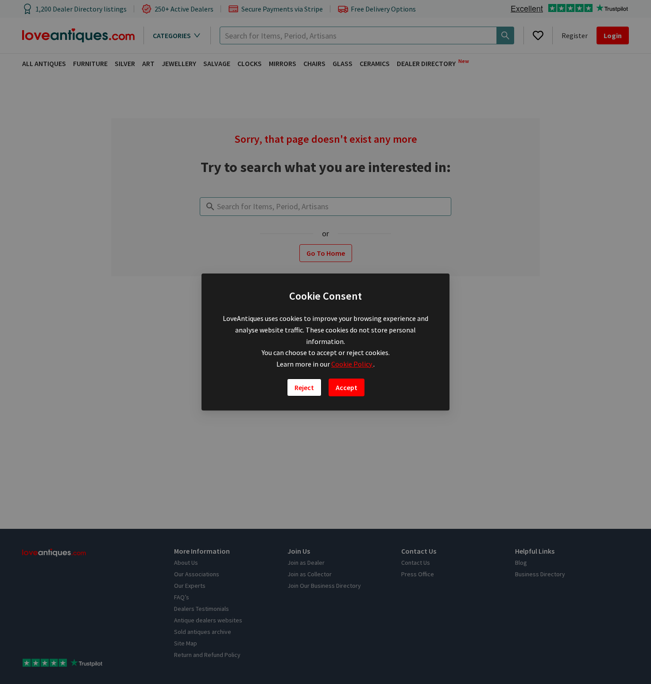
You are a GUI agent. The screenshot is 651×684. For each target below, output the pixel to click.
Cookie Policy (352, 364)
